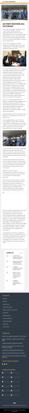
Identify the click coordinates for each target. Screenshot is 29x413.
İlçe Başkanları (5, 312)
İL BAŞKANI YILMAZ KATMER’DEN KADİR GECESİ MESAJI (13, 353)
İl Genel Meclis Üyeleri (7, 321)
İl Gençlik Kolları (6, 326)
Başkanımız (5, 298)
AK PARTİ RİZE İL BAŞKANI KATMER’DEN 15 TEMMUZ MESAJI (18, 257)
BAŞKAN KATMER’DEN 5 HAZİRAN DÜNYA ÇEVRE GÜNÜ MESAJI (17, 263)
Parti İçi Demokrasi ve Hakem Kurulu (10, 310)
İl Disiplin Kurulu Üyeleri (7, 307)
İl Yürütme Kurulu (6, 304)
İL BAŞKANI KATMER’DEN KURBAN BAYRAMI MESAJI (17, 268)
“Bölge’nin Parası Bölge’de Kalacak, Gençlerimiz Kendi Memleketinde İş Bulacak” (17, 275)
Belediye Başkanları (6, 315)
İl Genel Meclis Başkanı (7, 318)
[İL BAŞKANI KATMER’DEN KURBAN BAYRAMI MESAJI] (9, 268)
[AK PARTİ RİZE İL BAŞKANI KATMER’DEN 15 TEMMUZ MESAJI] (9, 257)
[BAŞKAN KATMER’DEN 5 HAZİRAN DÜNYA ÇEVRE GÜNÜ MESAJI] (9, 262)
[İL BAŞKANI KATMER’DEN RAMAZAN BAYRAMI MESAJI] (9, 281)
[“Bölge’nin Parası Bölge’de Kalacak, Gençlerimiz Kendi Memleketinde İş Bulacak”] (9, 273)
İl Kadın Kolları (5, 324)
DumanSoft (9, 410)
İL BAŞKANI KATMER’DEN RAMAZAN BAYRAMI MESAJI (12, 350)
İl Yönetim (5, 301)
